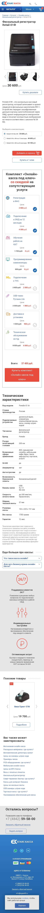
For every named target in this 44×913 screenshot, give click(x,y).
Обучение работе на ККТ (17, 241)
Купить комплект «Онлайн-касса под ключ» (22, 375)
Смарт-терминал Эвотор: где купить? (19, 779)
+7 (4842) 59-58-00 (22, 883)
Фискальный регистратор (11, 17)
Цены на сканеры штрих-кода (16, 756)
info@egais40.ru (22, 893)
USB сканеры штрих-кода (14, 788)
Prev (5, 77)
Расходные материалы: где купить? (18, 749)
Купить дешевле (30, 92)
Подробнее (21, 725)
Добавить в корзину (25, 153)
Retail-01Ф (27, 17)
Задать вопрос (16, 831)
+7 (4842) (38, 3)
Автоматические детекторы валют (18, 753)
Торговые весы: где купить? (15, 792)
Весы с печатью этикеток (14, 772)
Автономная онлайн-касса (14, 746)
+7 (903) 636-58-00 (22, 885)
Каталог (13, 15)
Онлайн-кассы (24, 15)
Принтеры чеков (10, 759)
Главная (5, 15)
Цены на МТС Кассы (12, 769)
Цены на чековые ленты (13, 785)
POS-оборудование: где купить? (17, 762)
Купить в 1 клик (27, 160)
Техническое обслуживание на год (20, 335)
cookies (25, 898)
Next (39, 77)
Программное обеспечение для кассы (19, 795)
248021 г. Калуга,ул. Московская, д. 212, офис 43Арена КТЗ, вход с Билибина (22, 877)
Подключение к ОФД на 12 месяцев (20, 219)
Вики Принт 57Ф (22, 706)
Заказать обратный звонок (18, 825)
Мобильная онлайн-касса (14, 766)
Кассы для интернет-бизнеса (15, 782)
